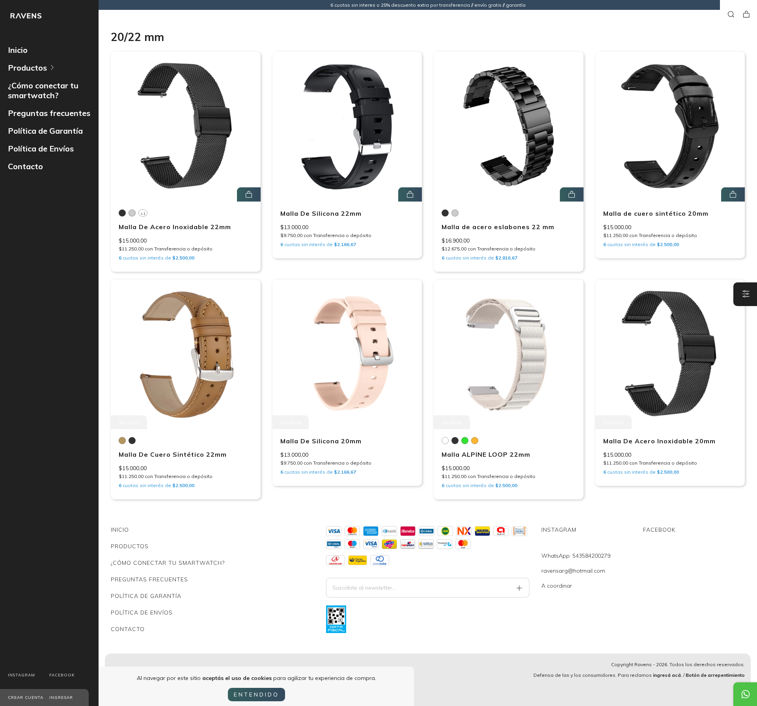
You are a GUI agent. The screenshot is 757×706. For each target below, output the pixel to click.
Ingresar (61, 697)
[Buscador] (731, 14)
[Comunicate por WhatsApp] (745, 694)
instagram (21, 675)
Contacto (25, 166)
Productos (27, 68)
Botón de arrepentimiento (715, 675)
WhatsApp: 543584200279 (575, 555)
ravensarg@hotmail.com (573, 570)
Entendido (256, 694)
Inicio (18, 50)
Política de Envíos (41, 148)
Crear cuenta (25, 697)
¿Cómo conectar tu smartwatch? (43, 90)
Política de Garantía (45, 131)
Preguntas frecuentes (49, 113)
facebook (62, 675)
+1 (142, 213)
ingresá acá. (667, 675)
